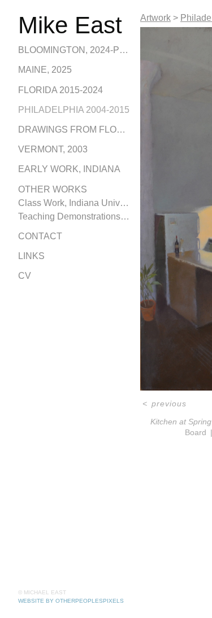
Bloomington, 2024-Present (74, 50)
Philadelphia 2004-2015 (73, 110)
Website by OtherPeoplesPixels (71, 601)
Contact (40, 236)
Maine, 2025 (45, 69)
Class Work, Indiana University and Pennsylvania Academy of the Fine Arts (74, 203)
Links (31, 256)
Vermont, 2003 (53, 149)
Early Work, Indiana (69, 169)
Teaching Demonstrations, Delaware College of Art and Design (74, 216)
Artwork (155, 18)
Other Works (52, 189)
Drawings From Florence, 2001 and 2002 (74, 129)
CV (24, 275)
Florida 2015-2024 (60, 90)
